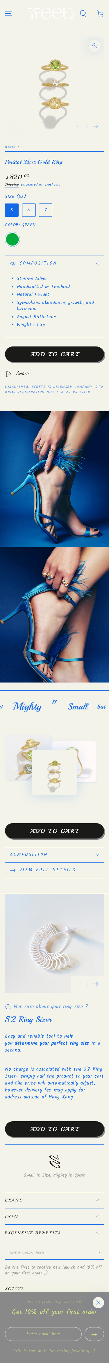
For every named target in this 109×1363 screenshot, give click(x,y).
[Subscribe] (100, 1253)
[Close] (98, 1302)
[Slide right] (95, 126)
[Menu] (8, 13)
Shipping (12, 184)
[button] (83, 13)
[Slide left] (79, 126)
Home (10, 147)
